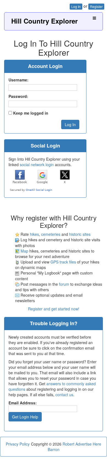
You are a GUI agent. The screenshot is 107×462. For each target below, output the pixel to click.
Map (24, 251)
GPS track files (63, 262)
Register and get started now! (53, 308)
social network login (37, 164)
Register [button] (96, 6)
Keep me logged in (30, 113)
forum (64, 284)
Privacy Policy (18, 444)
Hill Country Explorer (44, 20)
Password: (18, 96)
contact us (64, 394)
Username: (19, 80)
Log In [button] (76, 6)
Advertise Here (88, 444)
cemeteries (50, 234)
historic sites (80, 234)
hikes (34, 234)
